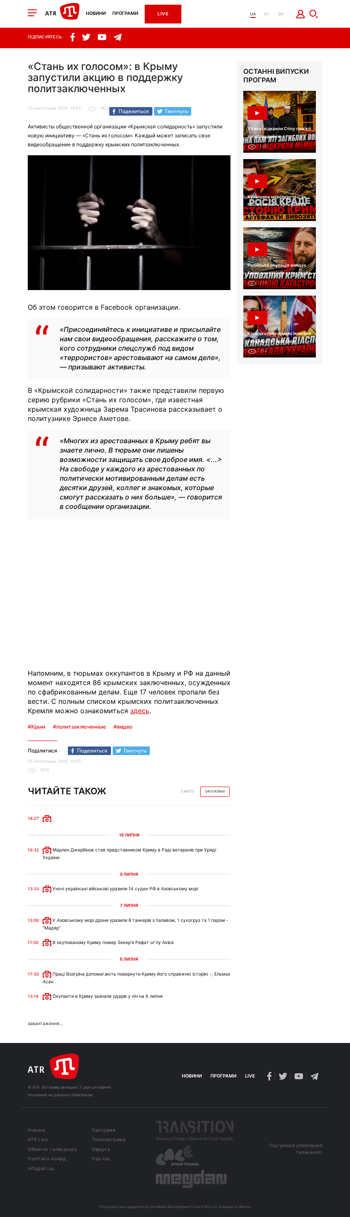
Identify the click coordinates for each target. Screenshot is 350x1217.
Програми (125, 14)
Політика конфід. (48, 1159)
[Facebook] (130, 111)
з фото (187, 791)
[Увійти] (300, 14)
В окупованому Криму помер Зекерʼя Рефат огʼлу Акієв (112, 942)
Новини (96, 14)
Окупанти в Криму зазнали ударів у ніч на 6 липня (107, 996)
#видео (123, 726)
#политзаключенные (79, 726)
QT (267, 14)
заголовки (215, 791)
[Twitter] (172, 111)
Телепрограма (108, 1140)
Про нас (101, 1159)
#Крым (36, 726)
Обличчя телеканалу (52, 1149)
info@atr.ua (41, 1169)
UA (253, 14)
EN (280, 14)
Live (163, 14)
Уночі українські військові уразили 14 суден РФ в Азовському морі (124, 889)
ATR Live (38, 1140)
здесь (139, 710)
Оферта (101, 1149)
